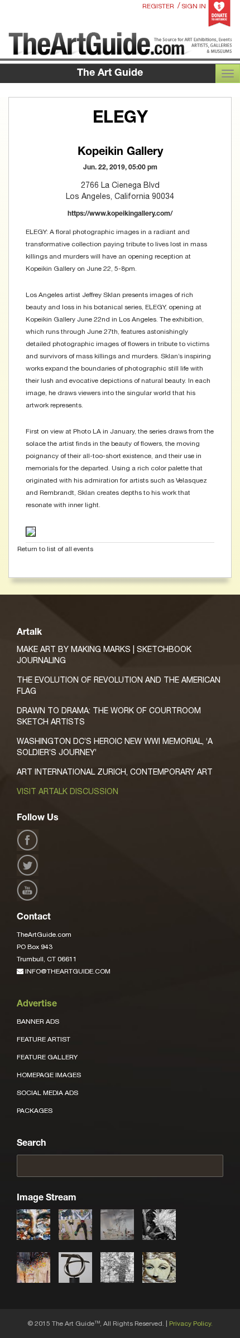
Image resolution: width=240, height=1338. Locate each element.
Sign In (193, 6)
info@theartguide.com (67, 971)
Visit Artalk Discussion (67, 791)
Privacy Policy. (191, 1323)
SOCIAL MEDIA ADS (47, 1093)
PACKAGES (34, 1111)
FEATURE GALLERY (47, 1057)
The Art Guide (110, 74)
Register (158, 6)
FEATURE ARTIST (43, 1039)
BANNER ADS (38, 1021)
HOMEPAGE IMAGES (49, 1075)
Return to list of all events (55, 549)
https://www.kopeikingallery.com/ (120, 214)
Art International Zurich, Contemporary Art (115, 771)
